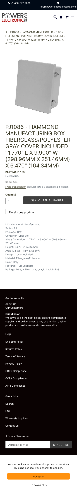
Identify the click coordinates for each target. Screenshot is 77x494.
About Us (10, 303)
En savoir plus (38, 484)
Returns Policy (13, 348)
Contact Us (11, 425)
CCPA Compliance (16, 378)
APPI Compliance (15, 385)
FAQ (7, 411)
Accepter (38, 476)
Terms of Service (15, 356)
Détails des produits (22, 212)
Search (9, 403)
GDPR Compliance (16, 370)
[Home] (6, 32)
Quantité (10, 194)
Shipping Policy (14, 341)
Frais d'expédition (15, 186)
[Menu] (73, 17)
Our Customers (14, 307)
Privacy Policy (13, 363)
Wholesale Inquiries (16, 418)
